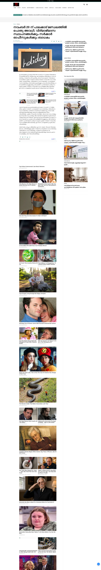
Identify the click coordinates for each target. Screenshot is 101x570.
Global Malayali (39, 7)
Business (64, 7)
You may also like (69, 76)
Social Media (58, 7)
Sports (46, 7)
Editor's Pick (71, 7)
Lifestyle (51, 7)
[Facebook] (48, 1)
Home (15, 7)
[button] (87, 4)
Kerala (18, 24)
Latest (18, 7)
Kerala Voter (17, 40)
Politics (24, 7)
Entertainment (30, 7)
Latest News (67, 58)
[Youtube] (53, 1)
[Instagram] (51, 1)
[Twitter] (49, 1)
